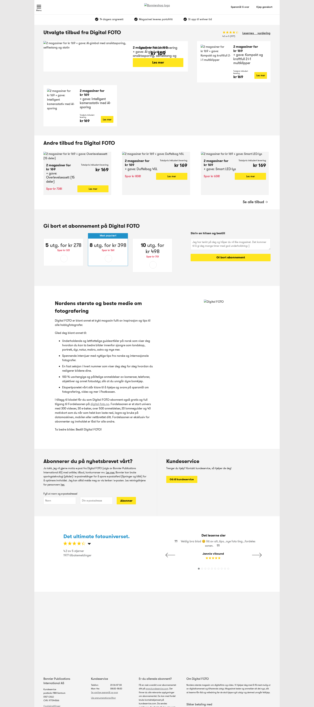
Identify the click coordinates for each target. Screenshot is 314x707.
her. (63, 484)
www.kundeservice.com (157, 688)
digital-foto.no (99, 404)
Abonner (126, 501)
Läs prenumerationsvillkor (103, 697)
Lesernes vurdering (256, 33)
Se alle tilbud (253, 201)
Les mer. (110, 472)
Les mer (158, 62)
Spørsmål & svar (240, 7)
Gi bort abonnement (230, 257)
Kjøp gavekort (264, 7)
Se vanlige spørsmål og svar (104, 692)
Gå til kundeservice (182, 479)
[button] (257, 555)
